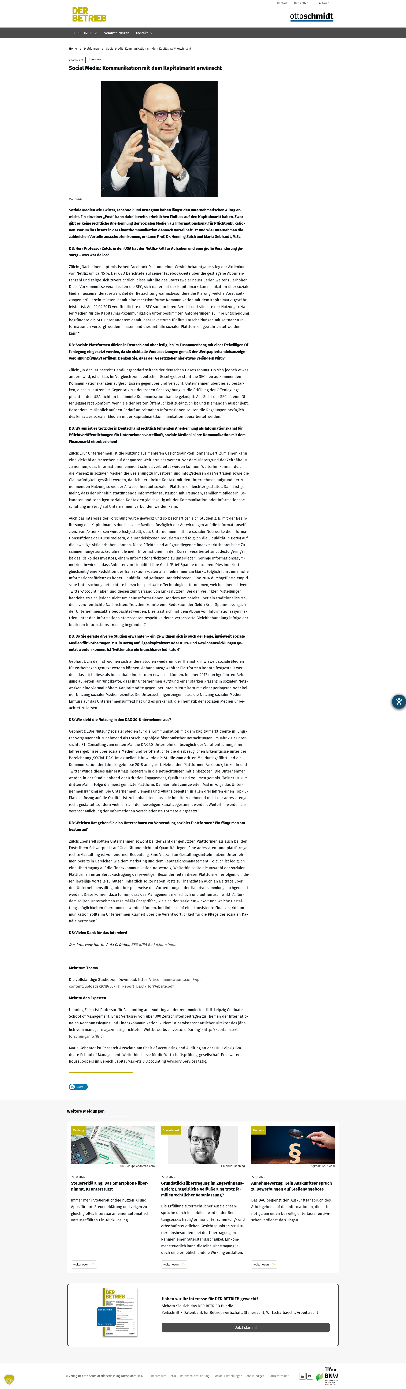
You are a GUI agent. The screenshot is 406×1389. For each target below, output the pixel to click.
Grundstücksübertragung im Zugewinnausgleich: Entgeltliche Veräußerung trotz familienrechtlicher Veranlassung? (203, 1197)
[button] (9, 1379)
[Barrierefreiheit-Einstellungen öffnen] (399, 702)
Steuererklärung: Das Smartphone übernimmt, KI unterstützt (113, 1197)
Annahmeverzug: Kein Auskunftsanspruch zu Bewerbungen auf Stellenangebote (293, 1197)
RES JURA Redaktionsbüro (153, 944)
